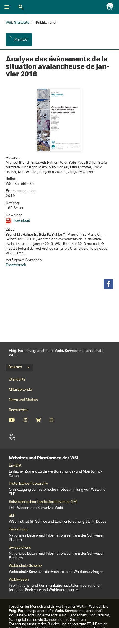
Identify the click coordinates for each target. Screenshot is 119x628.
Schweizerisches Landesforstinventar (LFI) (43, 502)
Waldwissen (19, 580)
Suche (21, 7)
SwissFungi (18, 529)
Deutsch (15, 367)
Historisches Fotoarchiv (28, 484)
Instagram (51, 420)
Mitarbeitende (20, 389)
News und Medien (23, 400)
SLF (12, 437)
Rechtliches (18, 410)
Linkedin (25, 420)
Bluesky (38, 420)
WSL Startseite (17, 23)
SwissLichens (20, 548)
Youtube (12, 420)
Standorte (17, 379)
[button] (108, 284)
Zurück (20, 40)
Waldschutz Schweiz (25, 566)
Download (21, 220)
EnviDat (15, 465)
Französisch (16, 265)
